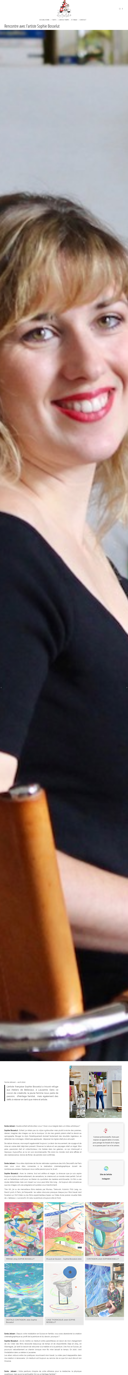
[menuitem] (44, 20)
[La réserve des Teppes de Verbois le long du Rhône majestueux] (1, 687)
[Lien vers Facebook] (122, 8)
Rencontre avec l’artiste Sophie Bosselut (31, 26)
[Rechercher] (88, 20)
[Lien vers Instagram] (119, 8)
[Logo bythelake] (64, 9)
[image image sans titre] (105, 1292)
